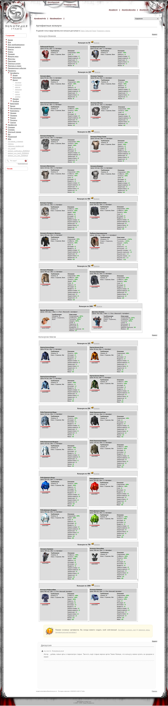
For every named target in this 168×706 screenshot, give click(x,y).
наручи (17, 87)
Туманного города (103, 31)
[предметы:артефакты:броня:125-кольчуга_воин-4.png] (114, 126)
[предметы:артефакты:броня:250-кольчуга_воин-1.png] (64, 163)
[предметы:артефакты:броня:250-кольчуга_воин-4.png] (114, 193)
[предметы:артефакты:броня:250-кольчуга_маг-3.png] (63, 467)
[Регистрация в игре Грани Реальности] (69, 7)
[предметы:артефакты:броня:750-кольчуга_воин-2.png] (113, 299)
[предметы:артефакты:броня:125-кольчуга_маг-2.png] (113, 373)
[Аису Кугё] (50, 651)
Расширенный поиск (23, 163)
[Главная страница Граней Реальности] (53, 5)
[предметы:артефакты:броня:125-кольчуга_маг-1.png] (63, 373)
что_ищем (11, 148)
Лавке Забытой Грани (88, 31)
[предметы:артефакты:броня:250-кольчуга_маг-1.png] (63, 438)
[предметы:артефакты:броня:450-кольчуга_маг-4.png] (113, 538)
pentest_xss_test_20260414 (18, 156)
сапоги (17, 94)
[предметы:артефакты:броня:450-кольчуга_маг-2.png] (113, 506)
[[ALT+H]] (16, 16)
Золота (96, 43)
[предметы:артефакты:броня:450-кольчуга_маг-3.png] (63, 539)
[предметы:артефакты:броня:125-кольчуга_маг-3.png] (63, 402)
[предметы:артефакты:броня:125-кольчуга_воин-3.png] (64, 126)
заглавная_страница (15, 141)
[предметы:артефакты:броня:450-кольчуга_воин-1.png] (63, 230)
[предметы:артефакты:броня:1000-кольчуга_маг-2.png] (113, 621)
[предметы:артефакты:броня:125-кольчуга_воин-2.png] (114, 100)
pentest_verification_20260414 (19, 151)
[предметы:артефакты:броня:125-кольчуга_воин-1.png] (63, 100)
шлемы (17, 97)
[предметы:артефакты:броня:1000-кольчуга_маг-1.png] (63, 620)
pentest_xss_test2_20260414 (18, 153)
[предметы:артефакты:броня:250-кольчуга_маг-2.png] (113, 438)
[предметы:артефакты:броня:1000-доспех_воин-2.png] (116, 330)
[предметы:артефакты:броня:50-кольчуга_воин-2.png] (113, 67)
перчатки (18, 89)
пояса (17, 92)
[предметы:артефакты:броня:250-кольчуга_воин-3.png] (63, 193)
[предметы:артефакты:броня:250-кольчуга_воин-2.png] (114, 162)
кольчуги (18, 85)
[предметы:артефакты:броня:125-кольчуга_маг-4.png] (113, 403)
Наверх (154, 691)
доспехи (18, 82)
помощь (11, 144)
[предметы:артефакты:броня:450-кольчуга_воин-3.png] (63, 260)
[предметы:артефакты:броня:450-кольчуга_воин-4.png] (113, 261)
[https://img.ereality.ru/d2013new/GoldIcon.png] (92, 43)
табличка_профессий (16, 146)
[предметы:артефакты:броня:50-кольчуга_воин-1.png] (63, 67)
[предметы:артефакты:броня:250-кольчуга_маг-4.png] (113, 468)
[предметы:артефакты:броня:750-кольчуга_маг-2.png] (113, 579)
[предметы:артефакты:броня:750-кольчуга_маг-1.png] (63, 580)
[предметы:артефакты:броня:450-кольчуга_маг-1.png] (63, 507)
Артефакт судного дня (127, 630)
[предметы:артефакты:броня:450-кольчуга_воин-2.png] (113, 230)
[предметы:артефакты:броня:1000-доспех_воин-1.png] (64, 332)
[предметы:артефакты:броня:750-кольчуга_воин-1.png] (63, 301)
